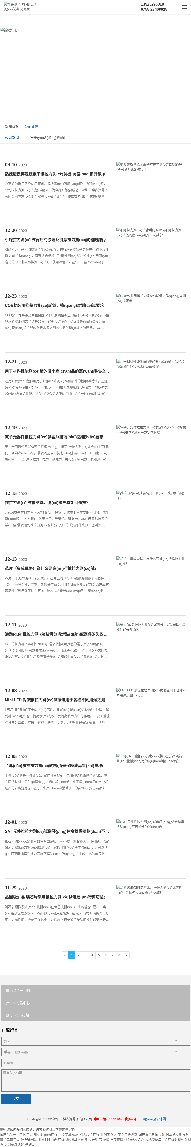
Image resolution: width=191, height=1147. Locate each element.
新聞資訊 (12, 126)
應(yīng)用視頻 (17, 1015)
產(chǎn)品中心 (18, 1003)
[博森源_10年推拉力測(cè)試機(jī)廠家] (21, 7)
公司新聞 (12, 138)
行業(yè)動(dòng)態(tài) (48, 138)
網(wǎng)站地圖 (154, 1119)
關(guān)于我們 (18, 990)
